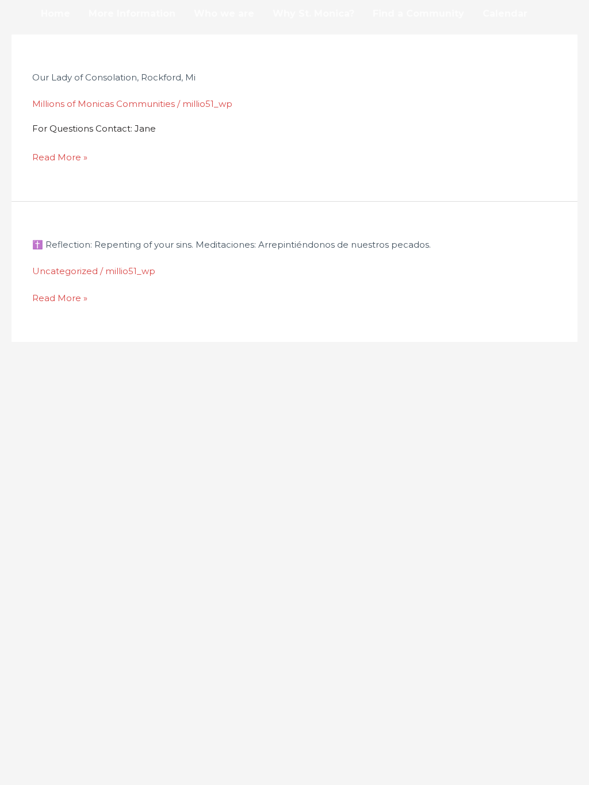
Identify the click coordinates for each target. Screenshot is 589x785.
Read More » (59, 156)
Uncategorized (65, 270)
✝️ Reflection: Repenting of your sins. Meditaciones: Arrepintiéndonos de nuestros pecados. (231, 244)
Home (55, 13)
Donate (59, 41)
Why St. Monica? (313, 13)
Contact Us (122, 41)
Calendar (505, 13)
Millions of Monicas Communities (103, 103)
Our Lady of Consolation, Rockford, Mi (114, 77)
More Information (132, 13)
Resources (194, 41)
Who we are (224, 13)
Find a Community (418, 13)
